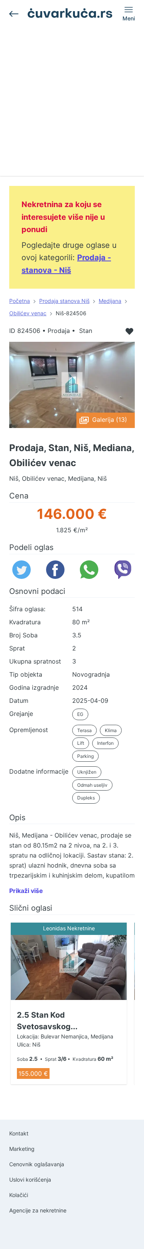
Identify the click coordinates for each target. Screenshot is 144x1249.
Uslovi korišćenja (30, 1179)
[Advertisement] (72, 104)
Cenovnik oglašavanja (36, 1164)
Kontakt (18, 1133)
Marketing (22, 1148)
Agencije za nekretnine (37, 1210)
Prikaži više (26, 891)
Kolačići (18, 1195)
